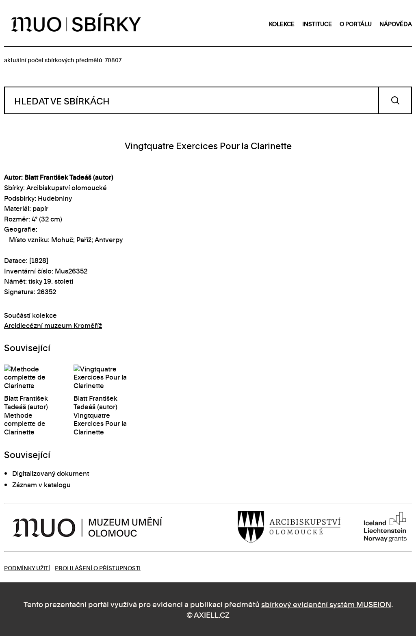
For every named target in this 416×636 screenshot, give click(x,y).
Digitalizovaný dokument (50, 473)
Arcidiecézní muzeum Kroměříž (53, 325)
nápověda (395, 23)
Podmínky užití (27, 567)
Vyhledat (395, 100)
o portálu (356, 23)
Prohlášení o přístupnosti (98, 567)
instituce (317, 23)
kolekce (282, 23)
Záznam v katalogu (41, 484)
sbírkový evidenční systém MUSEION (326, 604)
